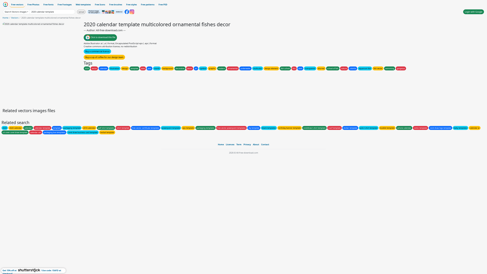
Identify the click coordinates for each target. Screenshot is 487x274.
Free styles (131, 4)
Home (5, 17)
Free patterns (147, 4)
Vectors (15, 17)
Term (238, 144)
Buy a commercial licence (97, 51)
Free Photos (33, 4)
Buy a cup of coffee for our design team (104, 57)
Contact (265, 144)
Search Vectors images (16, 11)
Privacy (247, 144)
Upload (81, 12)
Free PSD (163, 4)
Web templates (83, 4)
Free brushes (115, 4)
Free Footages (65, 4)
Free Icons (100, 4)
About (256, 144)
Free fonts (48, 4)
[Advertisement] (78, 88)
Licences (230, 144)
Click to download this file (102, 37)
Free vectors (17, 4)
